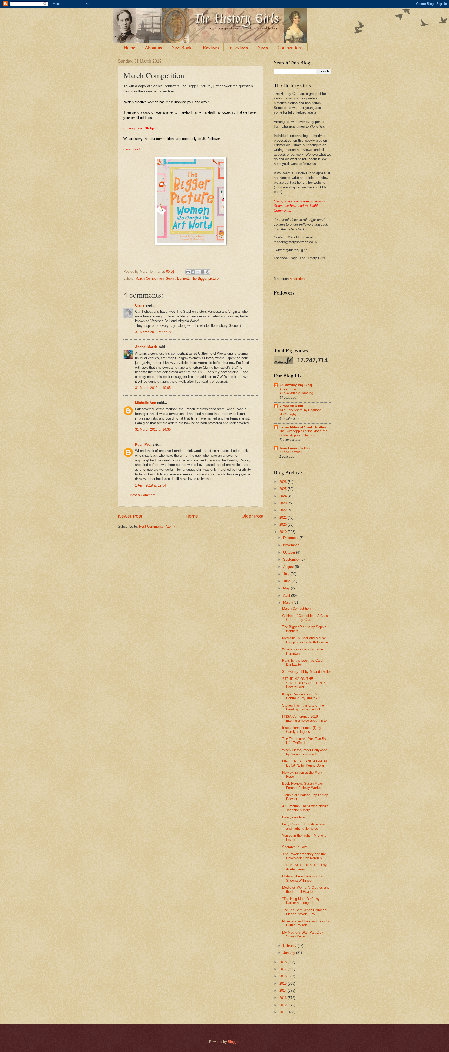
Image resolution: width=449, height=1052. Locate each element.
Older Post (252, 516)
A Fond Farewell (290, 452)
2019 (283, 532)
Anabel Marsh (146, 347)
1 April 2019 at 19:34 (150, 485)
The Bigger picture (205, 279)
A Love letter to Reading (296, 393)
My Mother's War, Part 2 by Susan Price (302, 934)
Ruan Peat (143, 445)
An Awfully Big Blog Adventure (295, 387)
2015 (283, 984)
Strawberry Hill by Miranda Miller (306, 672)
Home (129, 47)
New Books (182, 47)
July (286, 574)
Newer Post (130, 516)
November (291, 545)
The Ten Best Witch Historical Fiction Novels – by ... (304, 912)
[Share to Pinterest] (207, 272)
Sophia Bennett (177, 279)
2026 (283, 482)
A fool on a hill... (292, 406)
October (289, 552)
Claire (139, 305)
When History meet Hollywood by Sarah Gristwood (304, 752)
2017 (283, 969)
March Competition (149, 279)
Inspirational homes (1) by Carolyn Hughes (301, 730)
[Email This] (187, 272)
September (292, 559)
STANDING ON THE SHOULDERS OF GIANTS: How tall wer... (304, 683)
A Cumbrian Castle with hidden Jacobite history (305, 808)
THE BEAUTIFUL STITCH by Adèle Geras (304, 867)
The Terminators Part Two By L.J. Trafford (304, 741)
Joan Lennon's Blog (295, 448)
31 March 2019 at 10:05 (153, 388)
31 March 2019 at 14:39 (153, 429)
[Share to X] (197, 272)
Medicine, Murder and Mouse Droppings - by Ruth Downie (305, 640)
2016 (283, 976)
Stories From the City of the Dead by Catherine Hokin (303, 707)
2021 (283, 518)
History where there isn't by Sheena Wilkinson (302, 878)
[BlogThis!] (192, 272)
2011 (283, 1012)
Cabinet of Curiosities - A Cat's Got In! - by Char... (305, 618)
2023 (283, 503)
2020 (283, 525)
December (291, 538)
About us (153, 47)
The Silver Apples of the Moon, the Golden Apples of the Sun (303, 433)
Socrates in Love (295, 847)
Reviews (211, 47)
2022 (283, 510)
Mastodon (297, 279)
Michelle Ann (145, 403)
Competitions (290, 47)
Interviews (238, 47)
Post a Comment (142, 495)
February (290, 946)
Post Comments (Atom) (157, 526)
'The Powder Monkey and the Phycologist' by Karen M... (304, 856)
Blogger (233, 1042)
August (289, 567)
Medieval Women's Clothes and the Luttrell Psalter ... (305, 889)
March (288, 602)
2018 (283, 962)
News (262, 47)
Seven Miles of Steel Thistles (302, 427)
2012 (283, 1005)
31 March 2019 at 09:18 (153, 332)
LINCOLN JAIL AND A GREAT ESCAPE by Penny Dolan (305, 763)
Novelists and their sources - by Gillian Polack (306, 923)
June (287, 581)
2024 (283, 496)
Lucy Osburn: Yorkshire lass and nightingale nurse (303, 826)
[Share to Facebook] (202, 272)
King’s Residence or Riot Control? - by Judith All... (302, 696)
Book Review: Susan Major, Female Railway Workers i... (305, 785)
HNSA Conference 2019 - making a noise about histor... (306, 718)
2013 (283, 998)
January (289, 953)
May (287, 588)
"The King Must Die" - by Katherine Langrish (301, 901)
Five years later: (294, 817)
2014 (283, 991)
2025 (283, 489)
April (287, 595)
